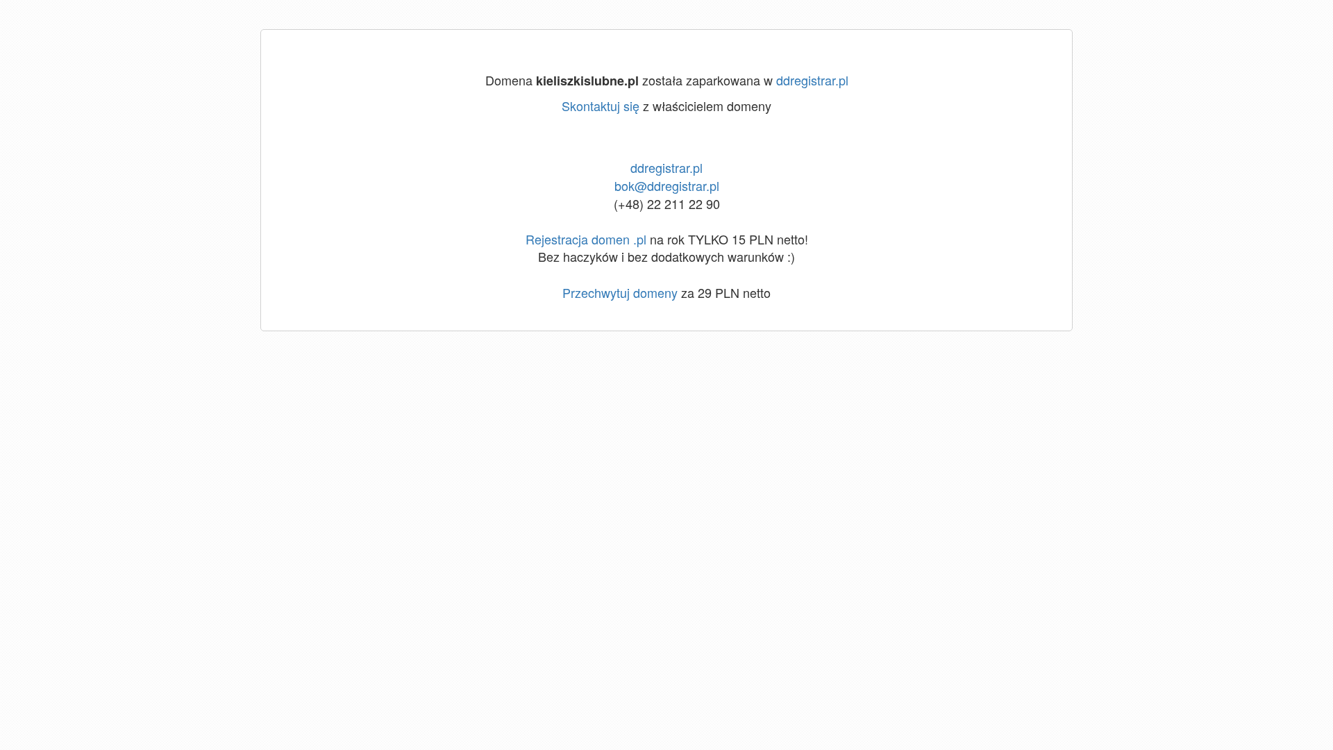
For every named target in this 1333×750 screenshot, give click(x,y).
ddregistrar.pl (812, 80)
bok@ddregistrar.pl (666, 185)
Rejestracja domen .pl (586, 239)
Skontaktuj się (600, 106)
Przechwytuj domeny (620, 292)
